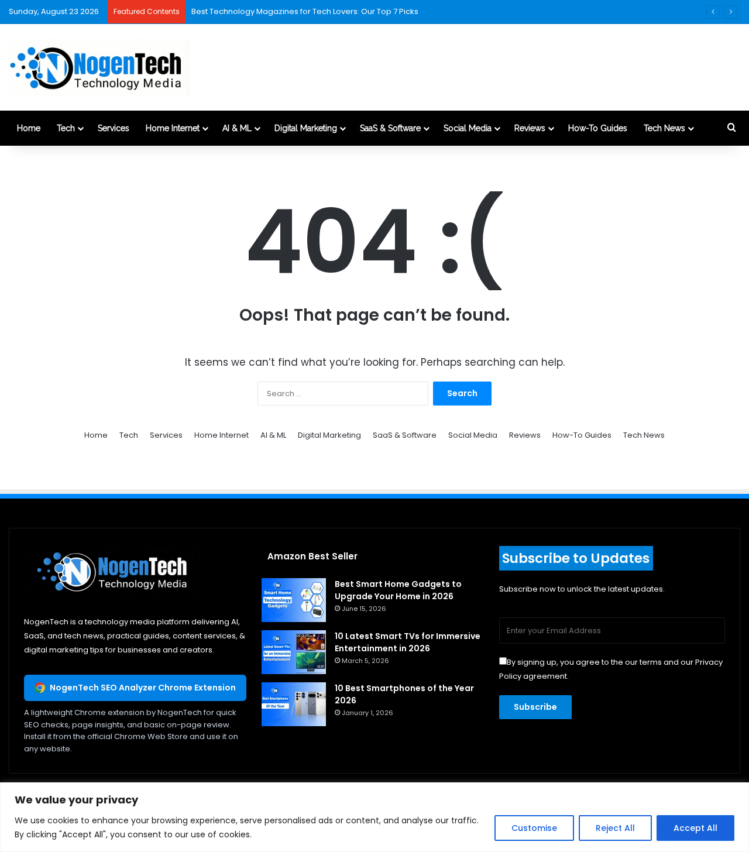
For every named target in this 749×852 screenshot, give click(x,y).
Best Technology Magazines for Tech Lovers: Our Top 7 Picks (304, 11)
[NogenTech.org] (99, 67)
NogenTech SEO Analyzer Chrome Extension (143, 687)
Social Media (468, 128)
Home (28, 128)
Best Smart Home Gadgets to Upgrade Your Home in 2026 (398, 590)
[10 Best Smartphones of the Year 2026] (294, 704)
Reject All (615, 828)
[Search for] (731, 128)
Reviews (529, 128)
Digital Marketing (305, 128)
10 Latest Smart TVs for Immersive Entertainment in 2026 (407, 642)
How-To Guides (597, 128)
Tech (66, 128)
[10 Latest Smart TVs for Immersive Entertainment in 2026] (294, 652)
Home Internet (173, 128)
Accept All (695, 828)
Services (113, 128)
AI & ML (237, 128)
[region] (374, 817)
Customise (534, 828)
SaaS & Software (390, 128)
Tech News (664, 128)
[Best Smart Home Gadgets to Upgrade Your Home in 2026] (294, 600)
